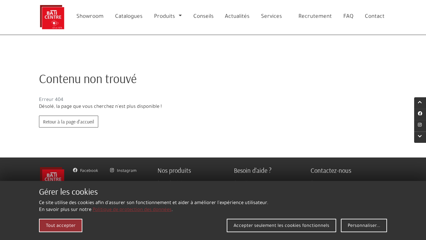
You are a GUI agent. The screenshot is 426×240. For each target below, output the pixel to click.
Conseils (203, 17)
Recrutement (315, 17)
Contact (375, 17)
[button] (181, 17)
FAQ (348, 17)
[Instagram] (420, 126)
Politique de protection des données (132, 210)
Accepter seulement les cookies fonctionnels (281, 226)
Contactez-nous (331, 170)
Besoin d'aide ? (253, 170)
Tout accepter (60, 226)
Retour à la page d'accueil (68, 121)
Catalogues (129, 17)
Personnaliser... (364, 226)
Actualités (237, 17)
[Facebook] (420, 114)
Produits (164, 17)
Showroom (90, 17)
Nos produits (174, 170)
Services (271, 17)
